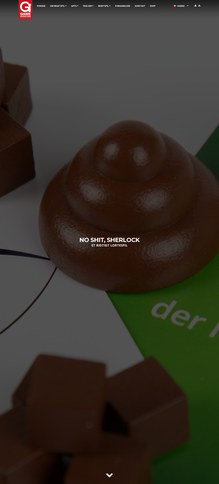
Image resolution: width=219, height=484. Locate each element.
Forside (41, 5)
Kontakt (140, 5)
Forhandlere (122, 5)
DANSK (180, 5)
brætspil (103, 5)
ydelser (87, 5)
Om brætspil (57, 5)
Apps (74, 5)
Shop (153, 5)
